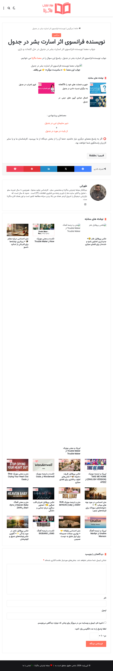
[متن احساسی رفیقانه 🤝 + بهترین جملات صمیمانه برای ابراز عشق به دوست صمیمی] (69, 522)
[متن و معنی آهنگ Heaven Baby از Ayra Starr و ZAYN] (17, 493)
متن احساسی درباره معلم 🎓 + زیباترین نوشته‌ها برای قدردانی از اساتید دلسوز (18, 243)
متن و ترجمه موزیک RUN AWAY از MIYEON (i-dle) (69, 504)
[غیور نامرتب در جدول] (46, 88)
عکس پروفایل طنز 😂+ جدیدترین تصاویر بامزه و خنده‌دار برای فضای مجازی (95, 241)
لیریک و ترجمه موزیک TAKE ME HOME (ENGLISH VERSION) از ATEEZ (95, 478)
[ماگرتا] (56, 8)
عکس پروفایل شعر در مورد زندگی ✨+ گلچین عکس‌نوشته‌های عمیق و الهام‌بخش (18, 535)
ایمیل (104, 610)
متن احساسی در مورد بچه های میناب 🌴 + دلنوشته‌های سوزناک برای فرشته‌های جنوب (95, 506)
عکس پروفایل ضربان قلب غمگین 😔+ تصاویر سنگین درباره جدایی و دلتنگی (43, 506)
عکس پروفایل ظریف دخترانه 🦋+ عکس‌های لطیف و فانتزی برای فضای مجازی (69, 478)
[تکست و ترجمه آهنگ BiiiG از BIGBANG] (43, 522)
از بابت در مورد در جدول (56, 131)
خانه (77, 28)
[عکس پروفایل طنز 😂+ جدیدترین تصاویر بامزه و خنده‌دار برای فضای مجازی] (95, 230)
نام (105, 598)
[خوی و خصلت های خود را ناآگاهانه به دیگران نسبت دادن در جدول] (98, 88)
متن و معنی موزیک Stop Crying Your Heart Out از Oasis (18, 476)
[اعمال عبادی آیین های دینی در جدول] (98, 101)
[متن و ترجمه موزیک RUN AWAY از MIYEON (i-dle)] (69, 493)
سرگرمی (70, 28)
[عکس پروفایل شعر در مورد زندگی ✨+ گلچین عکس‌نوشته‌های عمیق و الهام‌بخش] (17, 522)
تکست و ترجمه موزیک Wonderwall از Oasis (45, 475)
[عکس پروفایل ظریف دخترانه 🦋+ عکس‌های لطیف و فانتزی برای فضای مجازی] (69, 465)
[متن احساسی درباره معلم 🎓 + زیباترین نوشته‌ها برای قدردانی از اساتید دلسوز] (17, 230)
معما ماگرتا (36, 58)
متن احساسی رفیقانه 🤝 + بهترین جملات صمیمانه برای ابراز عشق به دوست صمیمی (69, 535)
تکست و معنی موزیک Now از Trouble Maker (44, 240)
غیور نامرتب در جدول (27, 84)
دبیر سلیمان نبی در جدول (56, 123)
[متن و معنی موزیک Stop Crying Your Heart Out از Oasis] (17, 465)
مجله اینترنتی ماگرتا (42, 665)
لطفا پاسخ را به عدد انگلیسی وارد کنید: (90, 629)
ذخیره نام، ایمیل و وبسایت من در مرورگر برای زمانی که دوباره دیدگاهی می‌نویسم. (71, 623)
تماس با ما (27, 665)
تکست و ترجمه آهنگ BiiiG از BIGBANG (45, 532)
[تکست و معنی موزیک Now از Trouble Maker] (43, 230)
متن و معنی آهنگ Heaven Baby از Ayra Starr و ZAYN (19, 505)
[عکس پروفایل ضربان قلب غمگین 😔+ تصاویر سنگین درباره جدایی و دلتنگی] (43, 493)
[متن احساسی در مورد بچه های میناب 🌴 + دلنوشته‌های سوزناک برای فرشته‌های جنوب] (95, 493)
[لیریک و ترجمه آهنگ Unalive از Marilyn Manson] (95, 522)
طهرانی (83, 186)
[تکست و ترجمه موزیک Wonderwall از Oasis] (43, 465)
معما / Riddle (95, 156)
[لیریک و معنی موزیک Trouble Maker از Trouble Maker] (69, 334)
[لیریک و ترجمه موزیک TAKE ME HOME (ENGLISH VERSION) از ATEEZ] (95, 465)
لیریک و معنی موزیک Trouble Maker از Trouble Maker (71, 451)
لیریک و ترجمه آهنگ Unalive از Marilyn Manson (97, 533)
